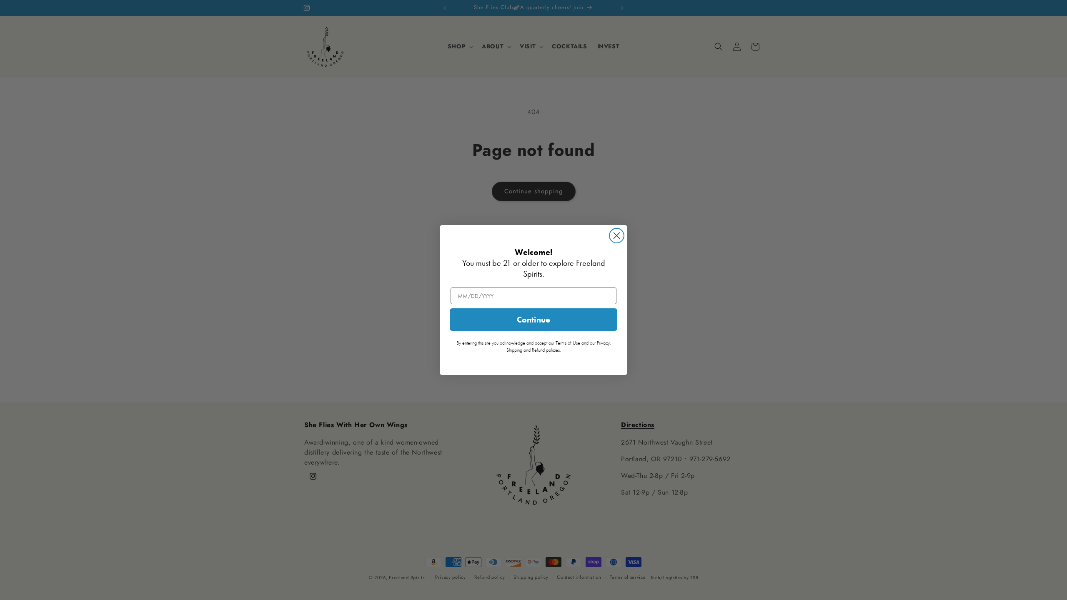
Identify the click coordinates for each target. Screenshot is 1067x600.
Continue (533, 319)
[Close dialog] (616, 235)
